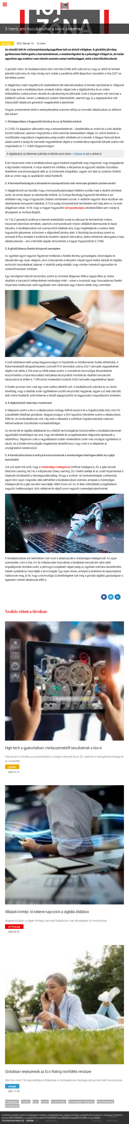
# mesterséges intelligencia (81, 1101)
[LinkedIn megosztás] (118, 597)
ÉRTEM (29, 1121)
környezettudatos (75, 207)
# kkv (35, 1101)
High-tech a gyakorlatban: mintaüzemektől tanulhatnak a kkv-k (53, 748)
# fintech (25, 1101)
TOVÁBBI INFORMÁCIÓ (13, 1121)
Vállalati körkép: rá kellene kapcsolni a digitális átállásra (47, 911)
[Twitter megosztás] (111, 597)
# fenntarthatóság (105, 1101)
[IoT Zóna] (64, 5)
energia (12, 1086)
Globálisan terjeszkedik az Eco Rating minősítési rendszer (48, 1071)
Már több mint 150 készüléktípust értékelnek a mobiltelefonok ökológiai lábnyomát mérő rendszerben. (64, 1080)
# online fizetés (58, 1101)
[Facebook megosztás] (104, 597)
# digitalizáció (11, 1101)
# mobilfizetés (11, 1105)
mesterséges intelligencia (55, 467)
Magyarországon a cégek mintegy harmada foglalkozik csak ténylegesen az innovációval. (56, 920)
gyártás (12, 766)
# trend (44, 1101)
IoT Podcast (14, 926)
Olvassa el (79, 153)
